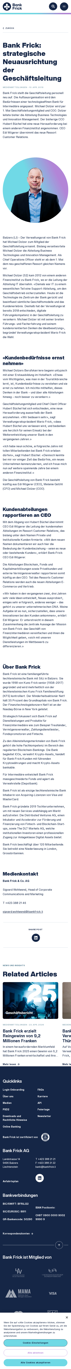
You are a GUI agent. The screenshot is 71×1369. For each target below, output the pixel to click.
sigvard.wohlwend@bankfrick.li (23, 912)
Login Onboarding (13, 1089)
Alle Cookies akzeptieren (35, 1362)
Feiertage (44, 1109)
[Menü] (64, 6)
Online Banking (12, 1126)
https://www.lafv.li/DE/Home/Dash (18, 1272)
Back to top (59, 1245)
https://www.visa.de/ (52, 1293)
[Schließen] (67, 1317)
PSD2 (6, 1109)
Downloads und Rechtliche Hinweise (15, 1118)
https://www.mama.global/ (18, 1293)
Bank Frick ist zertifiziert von (20, 1137)
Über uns (8, 1096)
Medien (7, 1103)
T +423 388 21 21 (45, 1159)
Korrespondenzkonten (16, 1233)
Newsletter (44, 1116)
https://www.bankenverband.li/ (52, 1272)
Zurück (9, 28)
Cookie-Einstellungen (35, 1342)
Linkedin (40, 1178)
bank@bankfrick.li (46, 1167)
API (40, 1103)
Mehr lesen (9, 1064)
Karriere (43, 1096)
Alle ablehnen (36, 1352)
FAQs (41, 1089)
